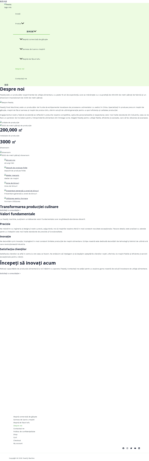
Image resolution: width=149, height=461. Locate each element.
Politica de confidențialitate (24, 432)
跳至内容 (3, 1)
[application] (22, 24)
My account (17, 443)
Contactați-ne (21, 79)
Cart (15, 437)
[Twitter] (131, 448)
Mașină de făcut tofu (31, 59)
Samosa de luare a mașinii (33, 49)
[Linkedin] (139, 448)
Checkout (17, 440)
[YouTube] (135, 448)
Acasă (17, 14)
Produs (18, 24)
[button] (6, 85)
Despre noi (19, 69)
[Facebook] (123, 448)
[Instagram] (127, 448)
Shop (15, 435)
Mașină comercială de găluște (35, 39)
